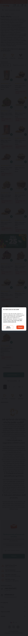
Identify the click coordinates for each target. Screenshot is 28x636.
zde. (18, 320)
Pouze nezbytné (8, 327)
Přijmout (20, 327)
